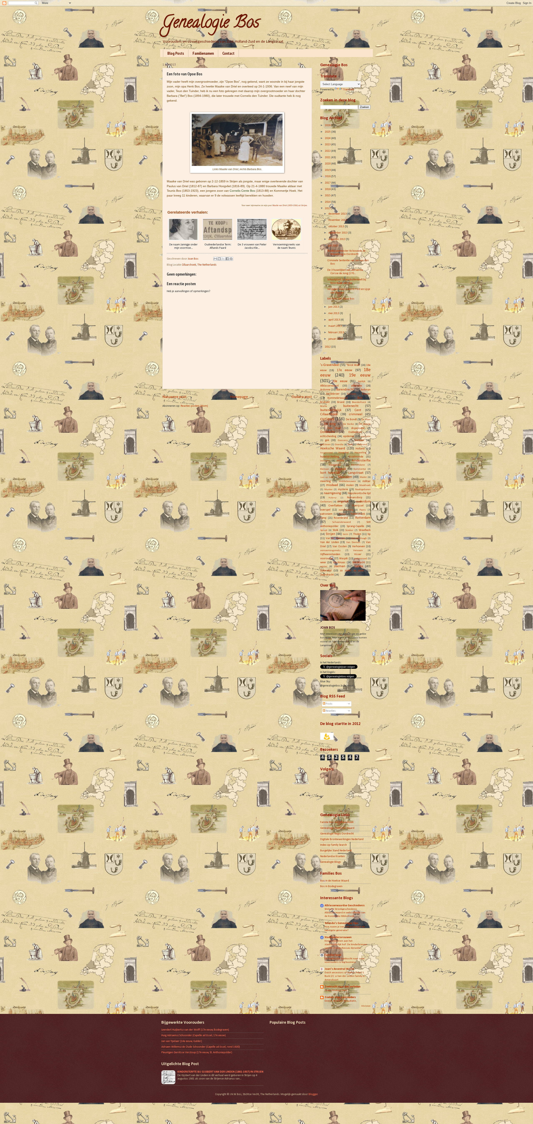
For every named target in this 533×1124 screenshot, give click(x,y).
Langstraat (356, 473)
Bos (359, 398)
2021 (328, 157)
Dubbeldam (355, 432)
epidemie (348, 436)
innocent (325, 461)
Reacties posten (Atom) (194, 406)
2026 (328, 125)
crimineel (355, 414)
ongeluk (343, 501)
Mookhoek (365, 485)
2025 (328, 132)
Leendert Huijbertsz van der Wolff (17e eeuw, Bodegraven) (195, 1029)
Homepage (239, 397)
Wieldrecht (358, 562)
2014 (328, 202)
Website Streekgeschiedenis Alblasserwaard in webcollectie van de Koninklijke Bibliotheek (345, 913)
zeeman (339, 566)
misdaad (332, 485)
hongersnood (326, 453)
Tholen (357, 534)
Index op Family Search (333, 845)
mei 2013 (334, 313)
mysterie (343, 489)
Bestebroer (333, 394)
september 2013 (338, 232)
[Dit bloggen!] (219, 259)
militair (366, 481)
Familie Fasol (333, 955)
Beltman (366, 389)
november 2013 (337, 220)
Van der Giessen (335, 538)
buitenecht (351, 406)
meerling (325, 481)
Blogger (313, 1094)
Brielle (323, 406)
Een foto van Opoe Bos (340, 298)
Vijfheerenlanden (330, 554)
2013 (328, 208)
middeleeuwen (347, 481)
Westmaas (339, 562)
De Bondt (351, 419)
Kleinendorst (358, 465)
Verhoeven (358, 546)
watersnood (360, 558)
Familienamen (203, 53)
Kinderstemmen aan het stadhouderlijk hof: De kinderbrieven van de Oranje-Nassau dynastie (346, 944)
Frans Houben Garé (336, 990)
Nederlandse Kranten (332, 856)
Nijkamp (332, 498)
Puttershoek (358, 514)
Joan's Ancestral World (339, 969)
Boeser (366, 394)
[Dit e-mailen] (215, 259)
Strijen (330, 534)
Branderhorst (359, 402)
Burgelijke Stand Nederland (336, 850)
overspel (325, 510)
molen (350, 485)
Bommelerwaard (337, 398)
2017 (328, 183)
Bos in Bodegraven (331, 886)
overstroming (346, 510)
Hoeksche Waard (332, 448)
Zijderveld (325, 570)
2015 (328, 195)
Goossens (343, 440)
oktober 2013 (336, 226)
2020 (328, 163)
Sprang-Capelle (355, 526)
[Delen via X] (223, 259)
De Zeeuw (365, 424)
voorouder (326, 558)
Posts (328, 703)
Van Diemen (353, 542)
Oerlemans (326, 502)
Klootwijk (340, 469)
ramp (323, 518)
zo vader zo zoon (352, 570)
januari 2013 (336, 339)
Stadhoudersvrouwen (338, 937)
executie (366, 436)
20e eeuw (339, 381)
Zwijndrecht (327, 574)
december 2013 (337, 214)
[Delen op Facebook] (227, 259)
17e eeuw (344, 370)
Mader (363, 477)
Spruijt (323, 530)
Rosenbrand (341, 518)
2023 (328, 144)
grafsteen (325, 444)
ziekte (359, 566)
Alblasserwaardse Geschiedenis (345, 905)
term (345, 534)
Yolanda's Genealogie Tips (341, 923)
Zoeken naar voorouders (340, 997)
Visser (357, 554)
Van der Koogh (359, 538)
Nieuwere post (174, 397)
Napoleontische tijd (359, 493)
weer (323, 562)
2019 (328, 170)
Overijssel (358, 505)
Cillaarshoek (329, 414)
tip (369, 534)
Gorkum (359, 440)
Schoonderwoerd (341, 522)
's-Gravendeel (329, 365)
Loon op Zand (326, 477)
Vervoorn (358, 550)
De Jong (329, 424)
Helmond (362, 444)
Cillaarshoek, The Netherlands (199, 265)
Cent (358, 410)
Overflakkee (335, 505)
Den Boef (334, 428)
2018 (328, 176)
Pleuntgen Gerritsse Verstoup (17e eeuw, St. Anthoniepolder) (196, 1052)
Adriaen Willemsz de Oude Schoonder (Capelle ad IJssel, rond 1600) (200, 1047)
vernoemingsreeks (330, 550)
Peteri (342, 514)
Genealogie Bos (210, 24)
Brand (340, 402)
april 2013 (334, 319)
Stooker (349, 530)
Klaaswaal (335, 465)
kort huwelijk (330, 473)
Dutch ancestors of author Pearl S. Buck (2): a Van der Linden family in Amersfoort (345, 976)
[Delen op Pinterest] (231, 259)
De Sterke (348, 424)
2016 (328, 189)
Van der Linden (329, 542)
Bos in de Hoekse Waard (334, 880)
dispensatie (358, 428)
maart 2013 (335, 326)
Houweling (360, 452)
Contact (228, 53)
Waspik (343, 558)
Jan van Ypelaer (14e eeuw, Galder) (181, 1041)
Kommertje (360, 469)
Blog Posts (175, 53)
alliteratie (356, 385)
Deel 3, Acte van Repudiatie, (341, 1001)
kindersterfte (361, 460)
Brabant (325, 402)
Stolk (335, 530)
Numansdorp (354, 497)
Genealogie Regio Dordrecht (337, 833)
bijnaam (351, 394)
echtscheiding (328, 436)
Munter (328, 489)
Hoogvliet (344, 452)
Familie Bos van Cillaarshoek (337, 822)
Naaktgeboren (363, 489)
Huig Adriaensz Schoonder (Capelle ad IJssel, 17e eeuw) (193, 1035)
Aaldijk (361, 381)
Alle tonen (366, 1006)
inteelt (340, 460)
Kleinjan (324, 469)
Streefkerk (365, 530)
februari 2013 (336, 332)
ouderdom (363, 501)
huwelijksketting (329, 456)
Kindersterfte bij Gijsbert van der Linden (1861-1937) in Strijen (220, 1072)
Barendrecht (345, 389)
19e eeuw (360, 375)
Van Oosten (340, 546)
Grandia (339, 444)
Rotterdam (363, 518)
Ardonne (325, 389)
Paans (363, 510)
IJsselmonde (356, 456)
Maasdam (345, 477)
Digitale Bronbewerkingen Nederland (342, 839)
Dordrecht (327, 432)
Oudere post (301, 397)
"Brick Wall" (353, 365)
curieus (327, 419)
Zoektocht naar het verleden (343, 986)
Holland (360, 448)
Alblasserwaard (329, 385)
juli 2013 (333, 245)
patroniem (326, 514)
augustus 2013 (337, 239)
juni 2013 (334, 307)
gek (327, 440)
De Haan (366, 419)
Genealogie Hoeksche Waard (337, 828)
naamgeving (332, 493)
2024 (328, 138)
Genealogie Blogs (330, 862)
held (350, 444)
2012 (328, 347)
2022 (328, 151)
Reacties (330, 711)
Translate (348, 89)
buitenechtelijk (330, 410)
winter (323, 566)
